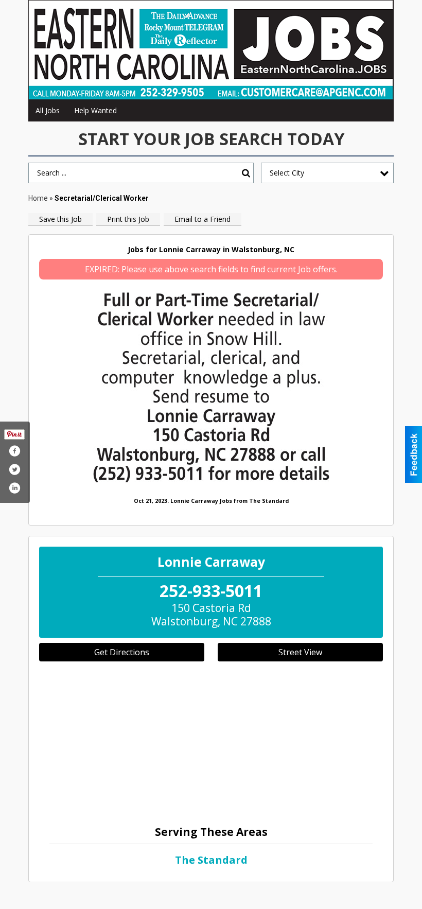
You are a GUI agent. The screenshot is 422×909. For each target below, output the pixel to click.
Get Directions (121, 652)
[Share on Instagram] (14, 488)
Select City (287, 173)
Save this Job (60, 219)
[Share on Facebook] (14, 451)
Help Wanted (95, 110)
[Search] (246, 173)
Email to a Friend (202, 219)
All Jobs (48, 110)
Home (38, 198)
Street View (300, 652)
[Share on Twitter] (14, 469)
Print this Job (128, 219)
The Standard (211, 860)
